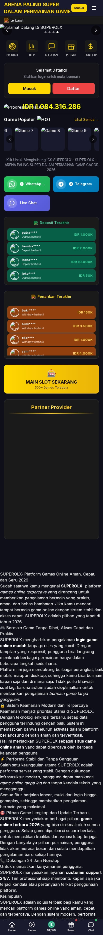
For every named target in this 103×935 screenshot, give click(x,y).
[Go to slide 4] (57, 32)
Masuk (79, 8)
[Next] (96, 30)
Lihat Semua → (87, 119)
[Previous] (7, 30)
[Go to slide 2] (49, 32)
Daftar (73, 88)
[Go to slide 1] (45, 32)
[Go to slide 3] (53, 32)
